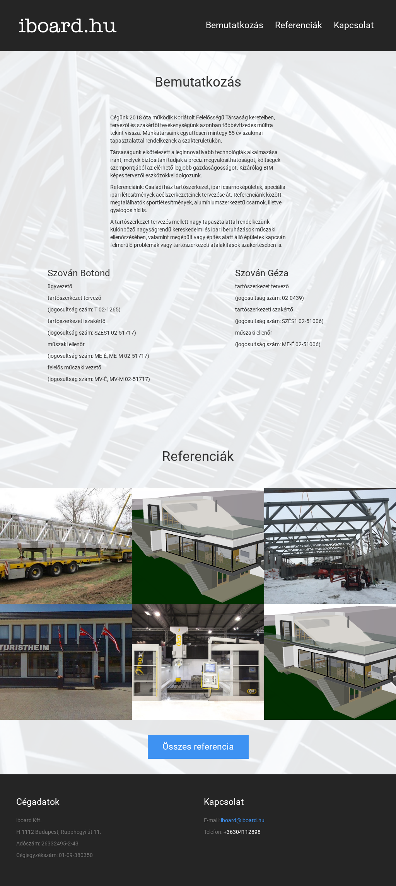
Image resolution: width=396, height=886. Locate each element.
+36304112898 (242, 832)
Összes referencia (198, 746)
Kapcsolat (354, 25)
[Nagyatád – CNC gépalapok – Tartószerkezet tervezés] (198, 662)
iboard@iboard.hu (243, 820)
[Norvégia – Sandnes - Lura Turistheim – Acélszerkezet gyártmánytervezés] (66, 662)
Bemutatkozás (234, 25)
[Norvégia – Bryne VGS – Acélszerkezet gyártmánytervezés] (330, 546)
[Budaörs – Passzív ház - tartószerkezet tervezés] (198, 546)
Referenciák (298, 25)
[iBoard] (73, 25)
